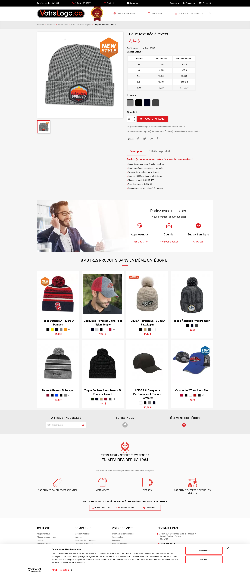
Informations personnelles (123, 534)
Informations (167, 528)
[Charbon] (156, 103)
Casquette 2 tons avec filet (192, 390)
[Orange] (65, 329)
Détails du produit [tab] (159, 151)
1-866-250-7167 (102, 507)
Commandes (117, 537)
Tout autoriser (204, 551)
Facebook (125, 425)
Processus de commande (85, 540)
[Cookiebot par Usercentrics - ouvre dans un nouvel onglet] (34, 570)
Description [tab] (136, 151)
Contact (110, 3)
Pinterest (158, 138)
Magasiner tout (126, 13)
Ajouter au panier (152, 118)
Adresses (116, 540)
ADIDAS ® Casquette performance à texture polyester (147, 394)
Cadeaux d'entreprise (191, 13)
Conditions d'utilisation (84, 544)
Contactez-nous (126, 507)
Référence (132, 48)
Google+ (151, 138)
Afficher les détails (60, 570)
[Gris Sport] (130, 103)
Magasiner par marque (46, 537)
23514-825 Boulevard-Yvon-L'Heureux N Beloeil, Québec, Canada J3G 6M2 (177, 536)
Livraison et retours (82, 534)
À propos (78, 537)
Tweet (144, 138)
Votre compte (122, 528)
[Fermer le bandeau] (228, 548)
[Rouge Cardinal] (47, 395)
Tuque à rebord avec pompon (192, 320)
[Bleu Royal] (56, 395)
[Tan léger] (145, 329)
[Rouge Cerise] (110, 329)
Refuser (204, 559)
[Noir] (139, 103)
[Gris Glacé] (96, 329)
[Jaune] (52, 329)
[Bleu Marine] (147, 103)
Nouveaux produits (44, 544)
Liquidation (41, 540)
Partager (137, 138)
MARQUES (157, 13)
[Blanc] (105, 329)
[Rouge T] (194, 395)
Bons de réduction (119, 544)
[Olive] (92, 399)
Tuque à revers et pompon (58, 390)
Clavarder (133, 3)
